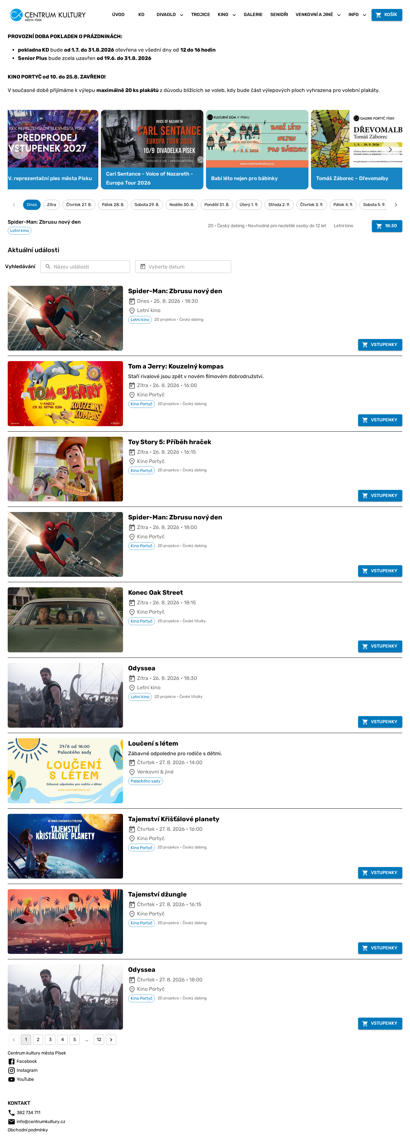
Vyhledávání (20, 266)
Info (353, 14)
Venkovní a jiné (314, 14)
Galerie (253, 14)
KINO (223, 14)
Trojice (200, 14)
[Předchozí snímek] (19, 149)
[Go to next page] (111, 1040)
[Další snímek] (390, 149)
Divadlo (166, 14)
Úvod (118, 14)
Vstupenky (384, 344)
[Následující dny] (396, 204)
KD (141, 14)
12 (99, 1039)
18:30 (391, 225)
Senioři (279, 14)
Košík (390, 14)
